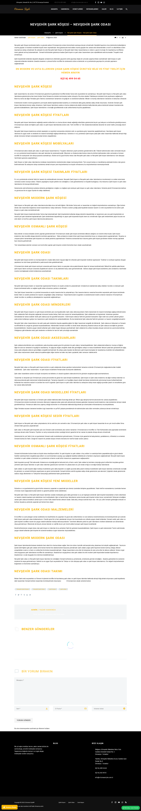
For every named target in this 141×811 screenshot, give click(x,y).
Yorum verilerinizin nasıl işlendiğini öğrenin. (64, 728)
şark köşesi (31, 37)
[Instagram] (98, 2)
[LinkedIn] (27, 595)
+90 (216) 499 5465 (60, 2)
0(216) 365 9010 (100, 773)
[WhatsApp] (104, 2)
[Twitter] (18, 595)
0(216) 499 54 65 (70, 78)
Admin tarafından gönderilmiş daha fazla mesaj (48, 614)
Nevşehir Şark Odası (39, 589)
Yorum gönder (24, 720)
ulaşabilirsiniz (95, 581)
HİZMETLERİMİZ (78, 9)
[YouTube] (101, 2)
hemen (63, 581)
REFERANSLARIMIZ (92, 9)
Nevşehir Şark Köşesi (23, 589)
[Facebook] (95, 2)
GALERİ (104, 9)
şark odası (40, 37)
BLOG (111, 9)
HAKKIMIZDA (65, 9)
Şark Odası (71, 802)
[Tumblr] (24, 595)
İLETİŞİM (119, 9)
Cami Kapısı (80, 802)
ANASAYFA (54, 9)
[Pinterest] (21, 595)
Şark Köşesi (62, 802)
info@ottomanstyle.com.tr (79, 2)
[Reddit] (30, 595)
